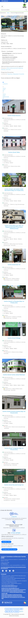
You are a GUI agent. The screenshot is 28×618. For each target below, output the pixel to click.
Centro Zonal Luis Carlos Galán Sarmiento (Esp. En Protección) (14, 189)
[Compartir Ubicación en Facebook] (12, 29)
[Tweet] (14, 29)
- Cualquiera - (5, 84)
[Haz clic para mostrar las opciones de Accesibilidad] (25, 1)
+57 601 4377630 (15, 533)
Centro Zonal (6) (4, 90)
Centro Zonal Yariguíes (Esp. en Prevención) (14, 448)
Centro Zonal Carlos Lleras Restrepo (14, 374)
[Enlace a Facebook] (10, 571)
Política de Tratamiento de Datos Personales (11, 595)
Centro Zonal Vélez (14, 152)
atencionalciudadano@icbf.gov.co (9, 585)
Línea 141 (14, 516)
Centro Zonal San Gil (14, 264)
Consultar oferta (6, 541)
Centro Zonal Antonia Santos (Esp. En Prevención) (14, 412)
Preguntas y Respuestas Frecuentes (15, 74)
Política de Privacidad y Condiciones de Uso (11, 594)
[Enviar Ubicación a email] (17, 29)
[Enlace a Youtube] (13, 571)
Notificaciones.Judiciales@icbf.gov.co (10, 588)
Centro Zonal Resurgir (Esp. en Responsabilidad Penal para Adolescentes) (14, 227)
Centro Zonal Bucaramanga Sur (14, 485)
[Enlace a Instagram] (6, 571)
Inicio (8, 12)
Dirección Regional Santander (13, 26)
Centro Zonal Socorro (14, 115)
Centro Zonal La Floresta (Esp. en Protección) (14, 302)
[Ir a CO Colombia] (25, 603)
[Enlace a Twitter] (3, 571)
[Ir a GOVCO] (7, 602)
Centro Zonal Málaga (14, 338)
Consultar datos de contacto (9, 549)
